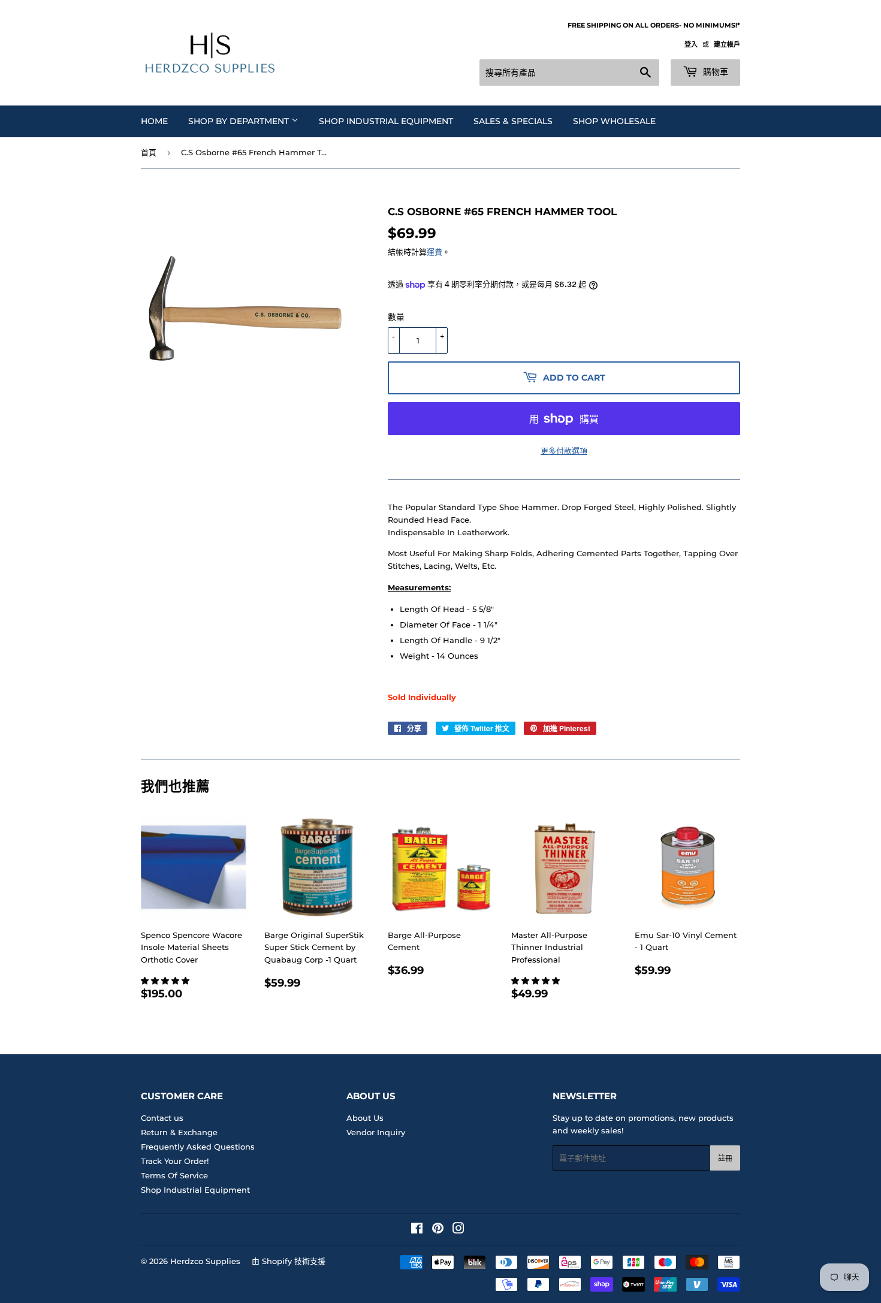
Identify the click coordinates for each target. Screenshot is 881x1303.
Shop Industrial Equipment (386, 121)
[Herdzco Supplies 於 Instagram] (458, 1230)
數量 (396, 317)
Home (154, 121)
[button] (166, 980)
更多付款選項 (564, 451)
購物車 (714, 72)
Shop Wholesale (614, 121)
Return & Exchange (179, 1132)
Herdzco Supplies (205, 1261)
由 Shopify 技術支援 (288, 1261)
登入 (691, 44)
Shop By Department (239, 121)
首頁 (148, 152)
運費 (434, 252)
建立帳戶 (727, 44)
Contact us (162, 1118)
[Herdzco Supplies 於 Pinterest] (438, 1230)
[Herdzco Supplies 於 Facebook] (417, 1230)
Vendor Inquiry (375, 1132)
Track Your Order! (175, 1161)
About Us (365, 1118)
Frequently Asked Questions (198, 1146)
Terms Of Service (174, 1175)
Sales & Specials (513, 121)
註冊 (725, 1158)
